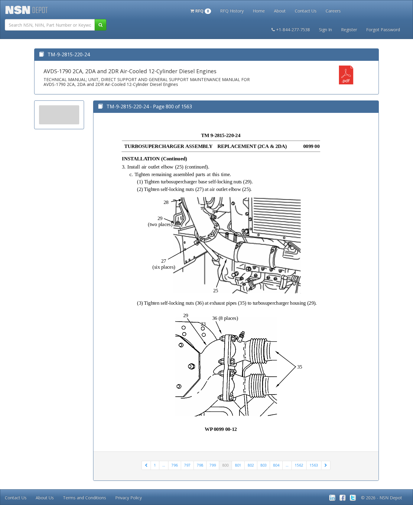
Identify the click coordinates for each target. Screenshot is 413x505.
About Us (45, 497)
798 (200, 465)
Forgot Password (383, 29)
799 (213, 465)
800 (225, 465)
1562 (299, 465)
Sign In (325, 29)
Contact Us (306, 11)
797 (187, 465)
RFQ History (232, 11)
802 (251, 465)
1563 (314, 465)
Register (349, 29)
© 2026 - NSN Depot (381, 497)
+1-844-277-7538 (293, 29)
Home (259, 11)
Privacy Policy (128, 497)
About (280, 11)
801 (238, 465)
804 (276, 465)
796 (174, 465)
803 (263, 465)
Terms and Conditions (84, 497)
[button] (201, 10)
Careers (333, 11)
